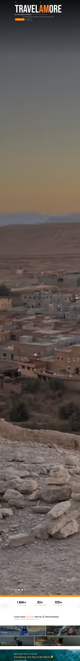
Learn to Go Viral (53, 2)
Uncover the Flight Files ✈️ (45, 2)
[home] (15, 2)
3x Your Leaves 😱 (38, 2)
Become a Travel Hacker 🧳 (30, 2)
